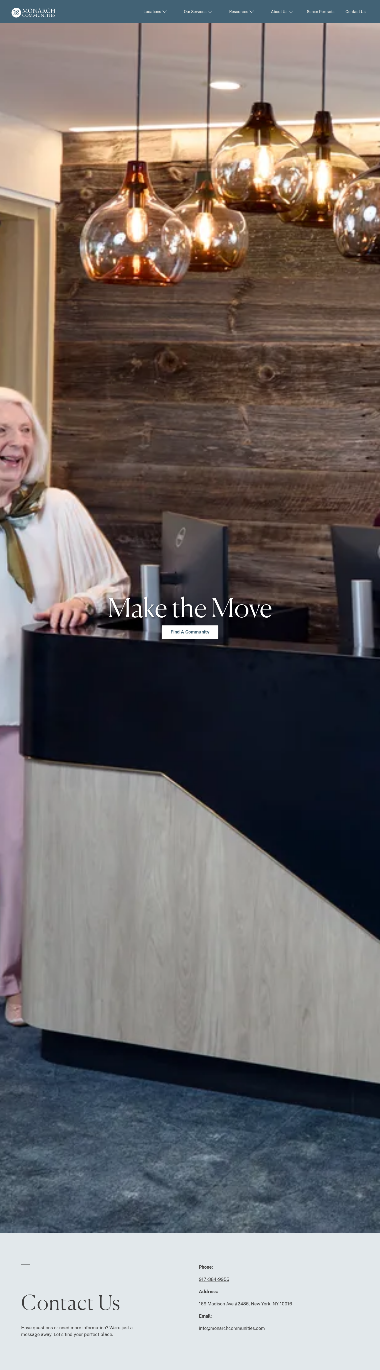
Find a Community (190, 632)
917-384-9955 (214, 1279)
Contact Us (356, 11)
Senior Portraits (320, 11)
